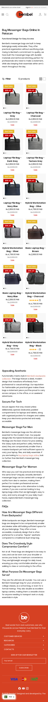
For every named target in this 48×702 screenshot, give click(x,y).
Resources (24, 641)
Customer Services (24, 636)
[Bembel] (24, 14)
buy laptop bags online (29, 455)
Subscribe (24, 668)
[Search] (8, 14)
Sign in (28, 7)
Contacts (24, 649)
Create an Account (39, 7)
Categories (24, 645)
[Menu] (3, 14)
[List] (44, 78)
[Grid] (40, 78)
